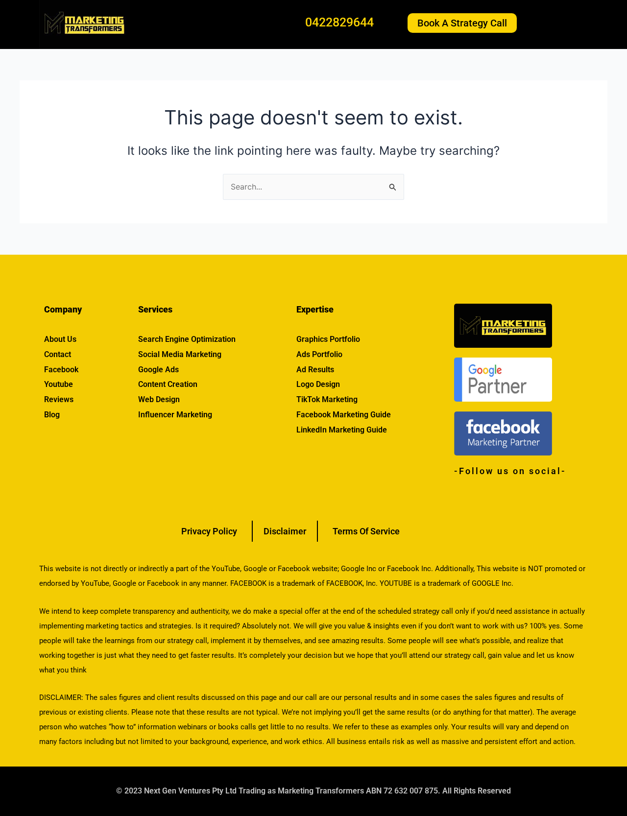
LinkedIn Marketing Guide (341, 429)
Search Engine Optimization (187, 339)
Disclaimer (285, 531)
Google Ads (158, 369)
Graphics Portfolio (328, 339)
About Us (60, 339)
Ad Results (315, 369)
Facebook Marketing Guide (343, 414)
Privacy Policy (209, 531)
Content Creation (167, 384)
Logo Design (318, 384)
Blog (52, 414)
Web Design (159, 399)
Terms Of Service (366, 531)
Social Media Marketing (179, 354)
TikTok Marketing (327, 399)
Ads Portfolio (319, 354)
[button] (562, 23)
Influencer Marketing (175, 414)
